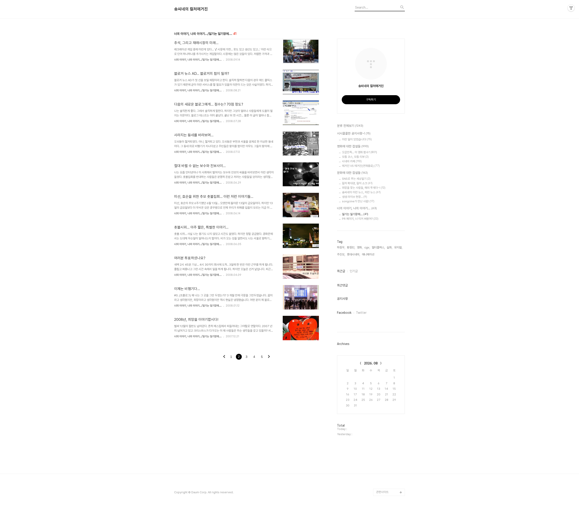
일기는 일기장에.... (355, 214)
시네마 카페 (352, 161)
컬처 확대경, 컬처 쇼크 (357, 183)
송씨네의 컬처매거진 (191, 9)
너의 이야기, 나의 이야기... (357, 208)
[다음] (269, 357)
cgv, (367, 247)
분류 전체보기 (350, 126)
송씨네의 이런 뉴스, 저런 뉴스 (361, 192)
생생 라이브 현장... (354, 196)
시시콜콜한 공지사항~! (353, 133)
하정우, (341, 247)
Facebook (344, 312)
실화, (389, 247)
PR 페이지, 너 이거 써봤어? (360, 218)
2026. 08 (371, 363)
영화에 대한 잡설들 (353, 146)
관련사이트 (382, 492)
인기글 (354, 271)
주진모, (341, 254)
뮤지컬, (398, 247)
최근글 (341, 271)
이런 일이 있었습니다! (357, 139)
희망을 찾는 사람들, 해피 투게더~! (363, 187)
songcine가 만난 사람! (358, 201)
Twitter (361, 312)
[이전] (224, 357)
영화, (360, 247)
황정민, (351, 247)
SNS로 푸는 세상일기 (356, 178)
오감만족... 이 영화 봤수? (359, 152)
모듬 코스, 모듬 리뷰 (355, 156)
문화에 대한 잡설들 (352, 173)
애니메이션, (368, 254)
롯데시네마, (353, 254)
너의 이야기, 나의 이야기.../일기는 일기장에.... (198, 59)
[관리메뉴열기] (571, 8)
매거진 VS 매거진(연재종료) (361, 166)
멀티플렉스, (378, 247)
